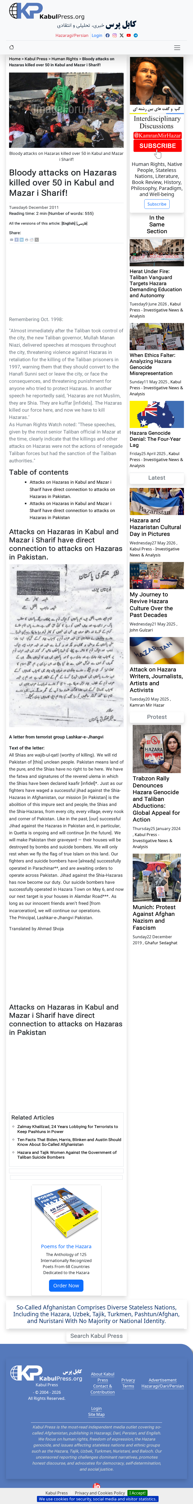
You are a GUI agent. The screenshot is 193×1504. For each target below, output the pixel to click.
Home (15, 59)
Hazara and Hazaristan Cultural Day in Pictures (155, 528)
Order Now (66, 1285)
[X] (37, 240)
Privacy (128, 1380)
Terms (128, 1386)
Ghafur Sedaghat (161, 943)
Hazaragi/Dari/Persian (162, 1386)
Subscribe (157, 204)
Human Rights (65, 59)
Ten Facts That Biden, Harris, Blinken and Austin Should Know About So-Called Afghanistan (69, 1142)
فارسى (81, 224)
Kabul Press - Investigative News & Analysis (156, 310)
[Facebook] (17, 240)
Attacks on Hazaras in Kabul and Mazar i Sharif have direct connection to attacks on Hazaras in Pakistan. (72, 489)
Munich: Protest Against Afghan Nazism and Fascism (154, 918)
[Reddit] (32, 240)
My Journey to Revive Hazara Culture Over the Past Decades (151, 605)
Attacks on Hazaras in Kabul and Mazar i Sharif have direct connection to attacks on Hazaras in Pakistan (72, 510)
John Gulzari (141, 630)
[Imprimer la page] (27, 240)
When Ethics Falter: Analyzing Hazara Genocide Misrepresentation (152, 365)
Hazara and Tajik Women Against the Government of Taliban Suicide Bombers (67, 1155)
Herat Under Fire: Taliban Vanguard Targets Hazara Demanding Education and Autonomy (156, 284)
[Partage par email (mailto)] (12, 240)
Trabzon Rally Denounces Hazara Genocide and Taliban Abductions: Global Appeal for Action (156, 799)
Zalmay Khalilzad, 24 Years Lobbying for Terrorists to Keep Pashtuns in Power (67, 1129)
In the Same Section (157, 225)
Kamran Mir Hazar (147, 705)
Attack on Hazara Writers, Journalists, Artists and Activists (156, 680)
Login (96, 1408)
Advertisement (163, 1380)
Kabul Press (36, 59)
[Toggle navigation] (177, 47)
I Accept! (137, 1493)
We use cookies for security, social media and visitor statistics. (98, 1499)
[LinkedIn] (22, 240)
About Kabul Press (102, 1377)
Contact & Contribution (102, 1389)
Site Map (96, 1414)
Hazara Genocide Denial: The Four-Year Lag (155, 439)
